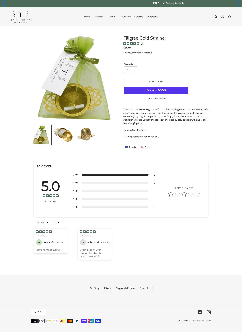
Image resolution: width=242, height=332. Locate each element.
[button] (4, 3)
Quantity (128, 63)
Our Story (94, 288)
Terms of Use (146, 288)
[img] (131, 44)
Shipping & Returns (125, 288)
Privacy (107, 288)
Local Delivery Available (121, 3)
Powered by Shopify (203, 321)
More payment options (156, 98)
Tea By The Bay (189, 321)
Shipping (127, 52)
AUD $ (37, 312)
